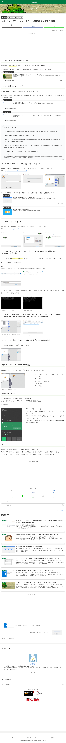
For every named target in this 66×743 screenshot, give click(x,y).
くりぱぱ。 (33, 664)
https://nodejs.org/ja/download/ (13, 228)
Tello (17, 17)
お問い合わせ (54, 737)
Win (22, 17)
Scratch (11, 17)
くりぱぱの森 (33, 2)
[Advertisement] (33, 45)
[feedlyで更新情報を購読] (34, 672)
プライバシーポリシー (33, 737)
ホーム (11, 737)
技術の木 (5, 17)
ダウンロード (7, 266)
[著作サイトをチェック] (32, 672)
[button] (43, 496)
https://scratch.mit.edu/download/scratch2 (16, 171)
